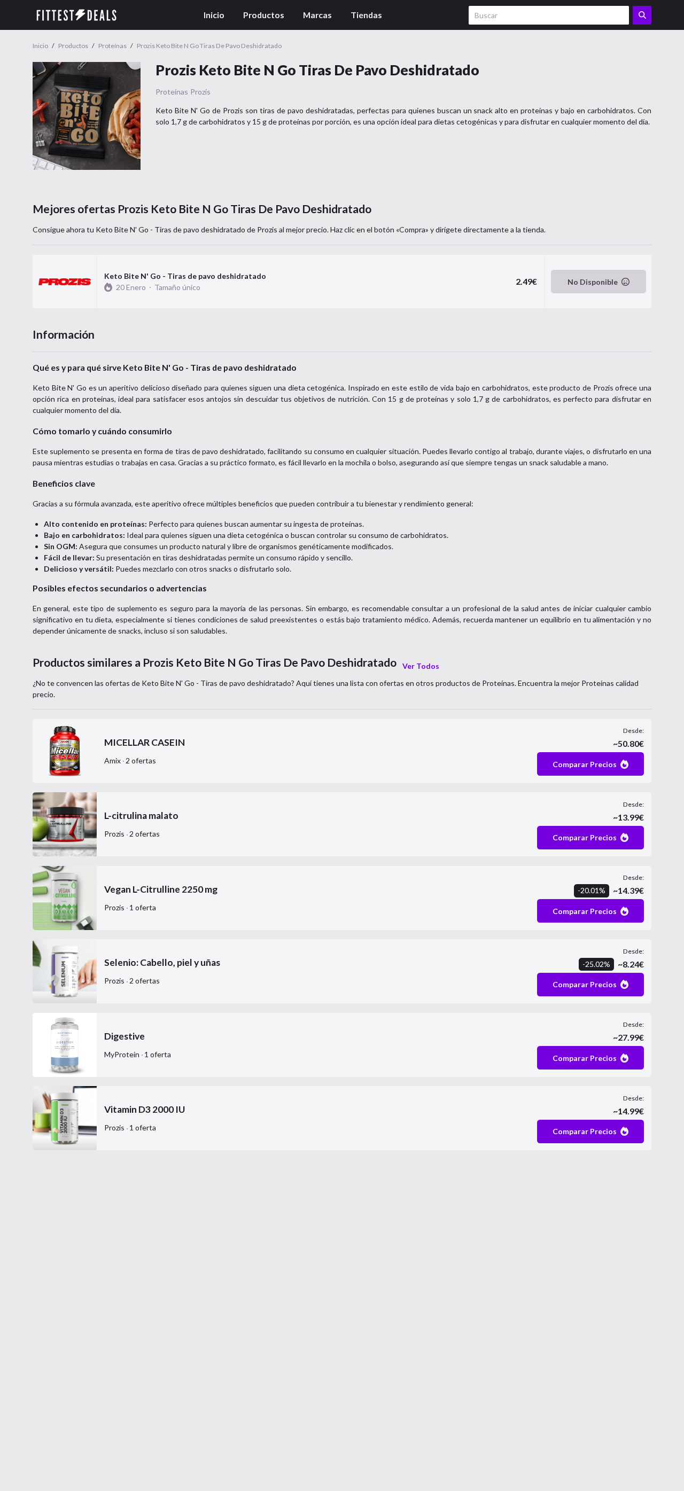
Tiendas (366, 15)
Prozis (200, 91)
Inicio (214, 15)
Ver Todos (420, 665)
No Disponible (593, 281)
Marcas (317, 15)
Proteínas (172, 91)
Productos (263, 15)
